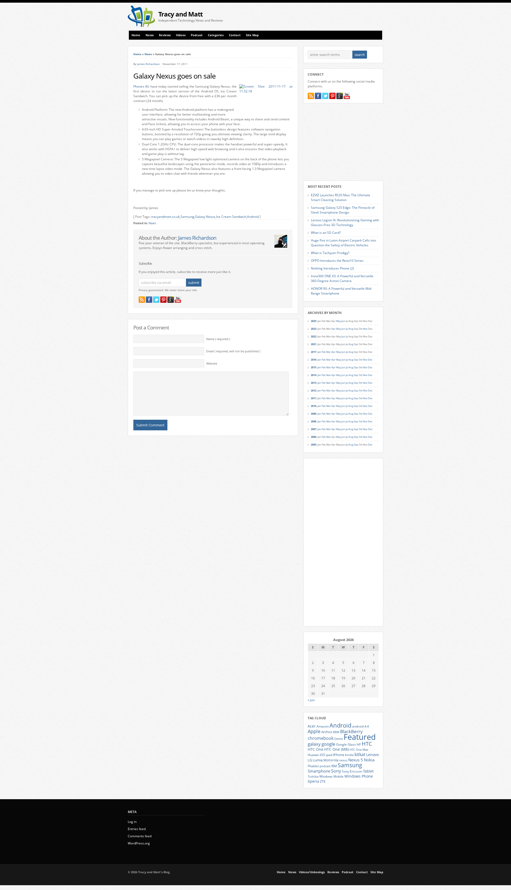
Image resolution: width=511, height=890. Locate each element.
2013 (313, 383)
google (328, 744)
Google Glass (346, 744)
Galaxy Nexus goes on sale (174, 76)
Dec (370, 359)
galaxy (314, 744)
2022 (313, 336)
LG (310, 760)
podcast (325, 766)
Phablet (313, 766)
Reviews (165, 35)
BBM (336, 732)
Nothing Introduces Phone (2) (332, 268)
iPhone (338, 754)
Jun (343, 321)
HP (359, 744)
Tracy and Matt (180, 14)
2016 (313, 359)
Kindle (349, 755)
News (150, 35)
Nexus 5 (355, 759)
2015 (313, 367)
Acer (312, 726)
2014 (313, 375)
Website (211, 363)
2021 (313, 344)
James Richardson (148, 64)
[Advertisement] (321, 16)
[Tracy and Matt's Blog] (141, 25)
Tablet (368, 771)
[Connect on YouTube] (178, 299)
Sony (336, 771)
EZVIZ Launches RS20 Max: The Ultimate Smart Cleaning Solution (340, 197)
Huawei (313, 755)
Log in (132, 821)
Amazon (322, 726)
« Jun (311, 700)
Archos (326, 731)
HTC (367, 743)
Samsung (187, 216)
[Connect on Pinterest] (163, 299)
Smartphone (319, 771)
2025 (313, 321)
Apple (314, 731)
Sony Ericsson (352, 771)
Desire (338, 739)
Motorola (330, 760)
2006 (313, 437)
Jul (347, 328)
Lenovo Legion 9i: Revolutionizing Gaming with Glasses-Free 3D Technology (345, 222)
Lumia (318, 760)
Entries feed (137, 829)
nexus (343, 760)
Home (135, 35)
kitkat (360, 754)
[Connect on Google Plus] (170, 299)
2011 (313, 398)
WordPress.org (139, 843)
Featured (360, 737)
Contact (235, 35)
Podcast (197, 35)
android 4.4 (360, 726)
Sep (356, 359)
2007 (313, 429)
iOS (322, 754)
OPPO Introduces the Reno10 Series (337, 260)
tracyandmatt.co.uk (165, 216)
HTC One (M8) (336, 749)
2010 (313, 406)
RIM (334, 766)
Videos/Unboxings (312, 872)
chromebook (320, 738)
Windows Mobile (331, 776)
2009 (313, 413)
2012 (313, 390)
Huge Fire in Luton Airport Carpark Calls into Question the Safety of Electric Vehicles (343, 242)
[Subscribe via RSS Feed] (142, 299)
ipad (329, 755)
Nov (365, 328)
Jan (319, 352)
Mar (328, 352)
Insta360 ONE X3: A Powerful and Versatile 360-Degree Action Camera (342, 278)
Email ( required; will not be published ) (233, 351)
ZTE (322, 781)
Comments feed (139, 836)
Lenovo (372, 754)
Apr (333, 328)
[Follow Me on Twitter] (156, 299)
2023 (313, 328)
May (338, 321)
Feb (324, 352)
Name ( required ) (218, 339)
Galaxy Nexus (205, 216)
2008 (313, 421)
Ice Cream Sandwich (231, 216)
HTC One (315, 749)
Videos (181, 35)
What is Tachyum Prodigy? (330, 253)
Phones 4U (141, 86)
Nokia (369, 760)
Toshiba (313, 776)
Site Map (252, 35)
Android (253, 216)
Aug (351, 328)
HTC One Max (358, 750)
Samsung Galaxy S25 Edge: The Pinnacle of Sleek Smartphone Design (342, 210)
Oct (360, 328)
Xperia (313, 781)
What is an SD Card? (326, 232)
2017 (313, 352)
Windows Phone (358, 776)
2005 (313, 444)
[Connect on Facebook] (149, 299)
